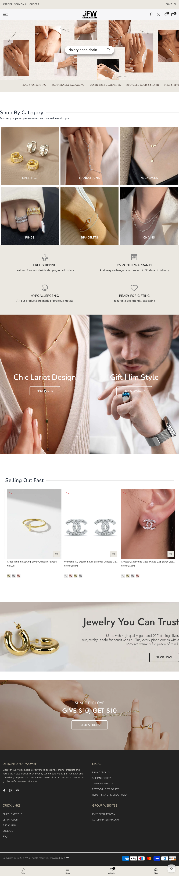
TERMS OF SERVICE (102, 783)
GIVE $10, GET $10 (12, 814)
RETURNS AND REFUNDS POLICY (110, 794)
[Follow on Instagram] (10, 791)
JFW (66, 858)
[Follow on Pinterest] (17, 791)
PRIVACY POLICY (101, 772)
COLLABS (8, 831)
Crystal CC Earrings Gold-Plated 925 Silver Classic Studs (94, 561)
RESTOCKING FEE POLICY (105, 789)
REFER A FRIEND (89, 725)
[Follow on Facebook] (4, 791)
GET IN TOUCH (10, 819)
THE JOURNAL (10, 825)
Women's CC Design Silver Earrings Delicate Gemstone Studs (39, 561)
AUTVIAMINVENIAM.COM (105, 819)
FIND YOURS (45, 391)
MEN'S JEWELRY (134, 391)
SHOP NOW (164, 657)
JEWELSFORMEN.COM (104, 814)
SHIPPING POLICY (101, 778)
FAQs (5, 836)
